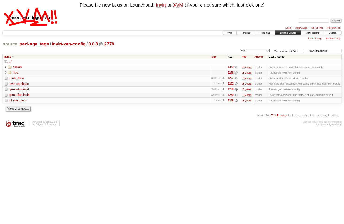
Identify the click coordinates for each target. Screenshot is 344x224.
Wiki (229, 32)
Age (244, 56)
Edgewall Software (46, 124)
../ (10, 61)
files (15, 72)
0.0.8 (93, 43)
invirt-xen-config (68, 43)
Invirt (161, 4)
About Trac (317, 27)
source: (11, 43)
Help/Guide (301, 27)
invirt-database (19, 84)
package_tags (34, 43)
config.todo (16, 78)
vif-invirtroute (17, 100)
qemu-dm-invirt (19, 89)
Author (258, 56)
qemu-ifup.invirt (19, 95)
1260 (230, 95)
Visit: (242, 50)
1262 (230, 83)
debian (17, 67)
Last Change (315, 38)
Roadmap (265, 32)
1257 (230, 78)
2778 (109, 43)
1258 (230, 72)
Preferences (333, 27)
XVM (178, 4)
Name (7, 56)
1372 (230, 67)
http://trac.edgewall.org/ (329, 124)
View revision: (281, 50)
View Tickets (312, 32)
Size (213, 56)
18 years (247, 67)
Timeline (245, 32)
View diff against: (318, 50)
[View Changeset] (236, 67)
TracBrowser (279, 115)
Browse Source (288, 32)
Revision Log (333, 38)
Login (288, 27)
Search (333, 32)
